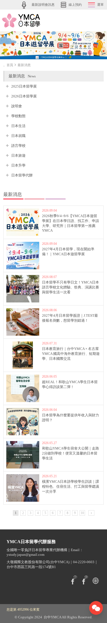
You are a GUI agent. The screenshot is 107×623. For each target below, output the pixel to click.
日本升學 (18, 165)
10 (82, 513)
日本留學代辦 (22, 175)
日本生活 (18, 126)
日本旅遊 (18, 155)
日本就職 (18, 136)
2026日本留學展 (24, 96)
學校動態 (18, 116)
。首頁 (8, 65)
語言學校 (18, 146)
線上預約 (75, 5)
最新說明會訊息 (43, 5)
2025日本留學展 (24, 86)
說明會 (16, 106)
